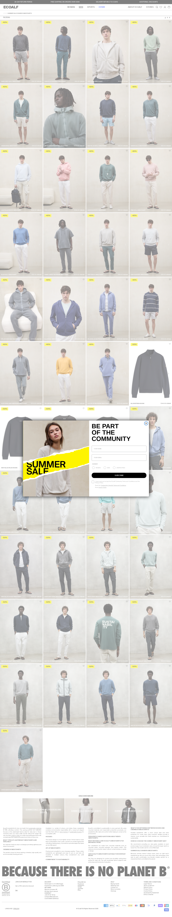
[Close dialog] (146, 423)
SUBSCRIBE (119, 475)
